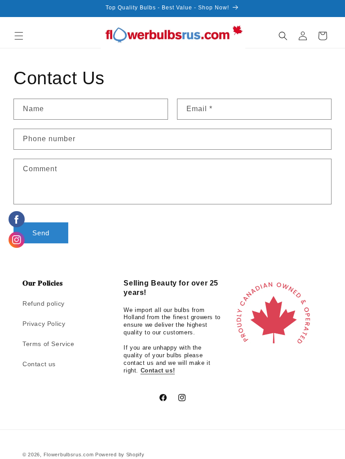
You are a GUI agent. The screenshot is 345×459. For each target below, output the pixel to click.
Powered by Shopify (120, 454)
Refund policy (43, 303)
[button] (19, 36)
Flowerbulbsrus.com (69, 454)
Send (40, 233)
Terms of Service (48, 343)
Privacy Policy (43, 323)
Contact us (39, 364)
